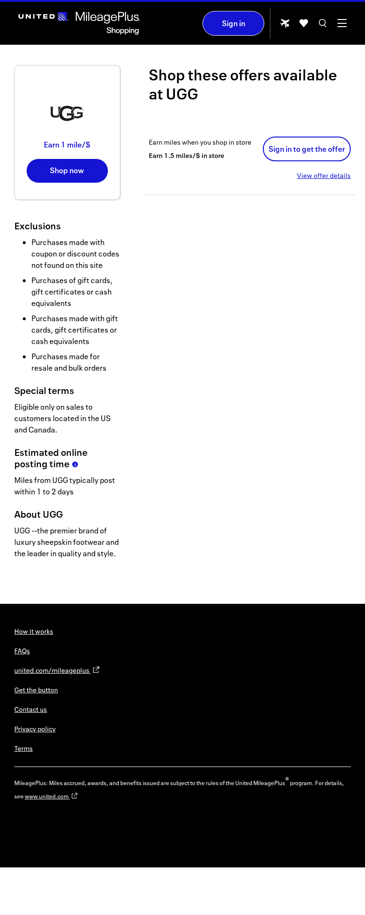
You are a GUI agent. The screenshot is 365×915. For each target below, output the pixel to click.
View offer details (324, 175)
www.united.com (47, 796)
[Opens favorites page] (303, 26)
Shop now (67, 170)
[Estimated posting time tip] (75, 464)
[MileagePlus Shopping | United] (79, 23)
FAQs (22, 650)
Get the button (36, 689)
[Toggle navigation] (341, 26)
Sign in (233, 23)
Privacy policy (35, 728)
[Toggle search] (322, 26)
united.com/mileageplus (52, 670)
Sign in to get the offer (307, 149)
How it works (33, 631)
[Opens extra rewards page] (284, 26)
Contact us (30, 709)
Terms (23, 748)
